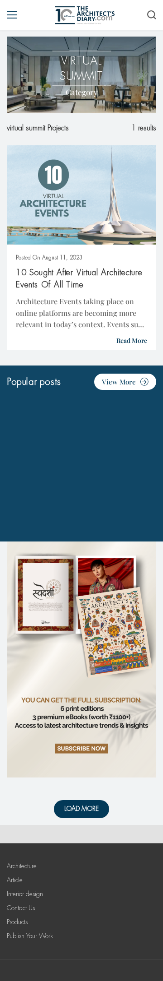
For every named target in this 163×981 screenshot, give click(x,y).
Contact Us (21, 908)
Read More (131, 340)
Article (15, 880)
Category (82, 92)
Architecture (22, 866)
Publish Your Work (30, 936)
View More (119, 381)
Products (17, 922)
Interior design (25, 894)
